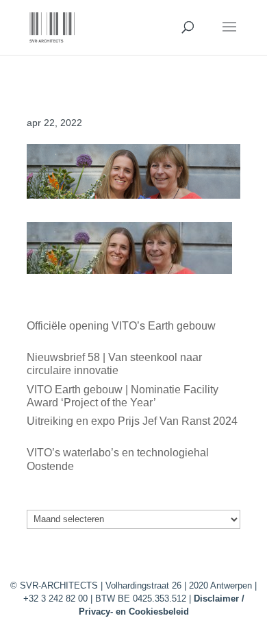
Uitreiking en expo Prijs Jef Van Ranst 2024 (132, 421)
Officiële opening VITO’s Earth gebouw (121, 326)
